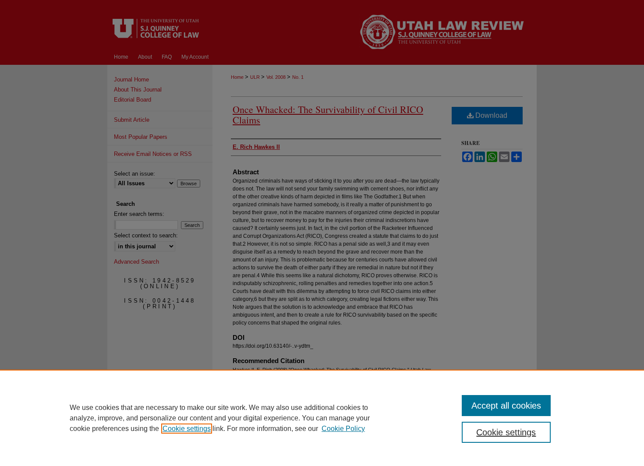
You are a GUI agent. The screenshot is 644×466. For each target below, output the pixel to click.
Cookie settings (187, 428)
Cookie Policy (343, 428)
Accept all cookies (506, 405)
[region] (322, 418)
